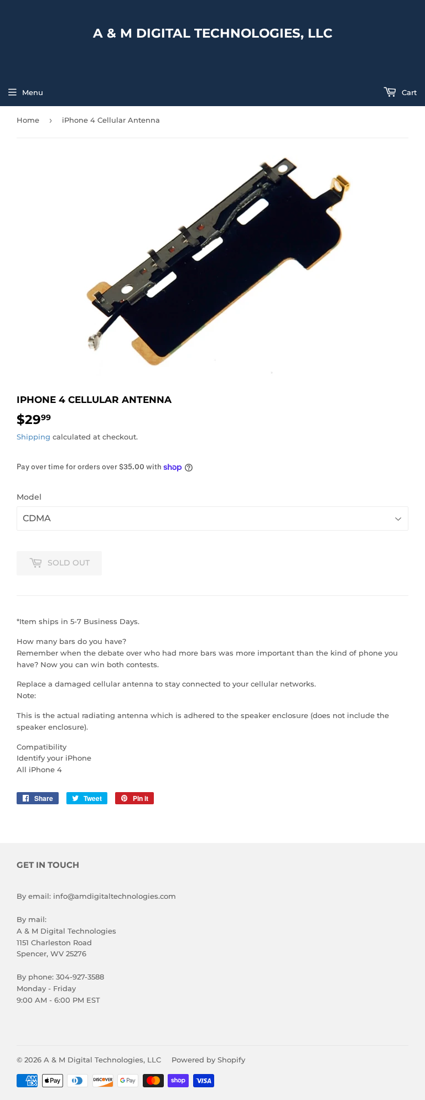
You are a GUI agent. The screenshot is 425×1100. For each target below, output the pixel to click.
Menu (32, 92)
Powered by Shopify (208, 1059)
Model (29, 497)
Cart (408, 92)
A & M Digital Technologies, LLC (213, 33)
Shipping (33, 436)
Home (28, 120)
